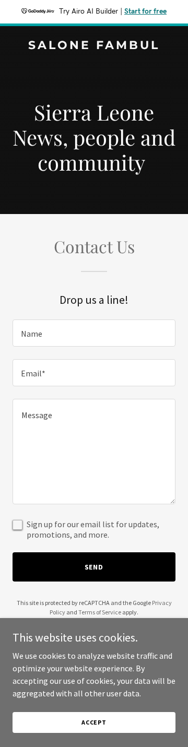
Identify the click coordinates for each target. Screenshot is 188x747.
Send (94, 567)
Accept (94, 722)
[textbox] (94, 333)
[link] (94, 46)
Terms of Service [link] (99, 612)
